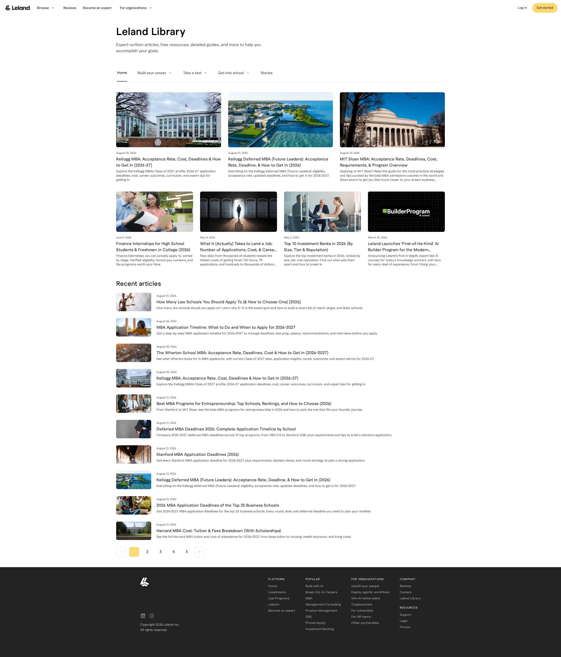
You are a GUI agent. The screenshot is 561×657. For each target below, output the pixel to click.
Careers (406, 592)
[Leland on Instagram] (151, 615)
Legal (403, 621)
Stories (266, 73)
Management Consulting (323, 604)
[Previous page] (121, 552)
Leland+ (274, 604)
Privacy (405, 627)
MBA (308, 598)
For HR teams (361, 616)
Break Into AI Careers (321, 592)
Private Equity (315, 623)
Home (272, 586)
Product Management (321, 610)
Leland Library (410, 598)
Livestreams (277, 592)
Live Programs (278, 598)
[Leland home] (199, 582)
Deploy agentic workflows (370, 592)
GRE (308, 616)
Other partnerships (365, 623)
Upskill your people (365, 586)
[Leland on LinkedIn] (143, 615)
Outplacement (361, 604)
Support (406, 614)
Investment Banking (319, 629)
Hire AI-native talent (365, 598)
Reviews (405, 586)
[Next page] (200, 552)
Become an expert (281, 610)
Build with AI (314, 586)
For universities (362, 610)
